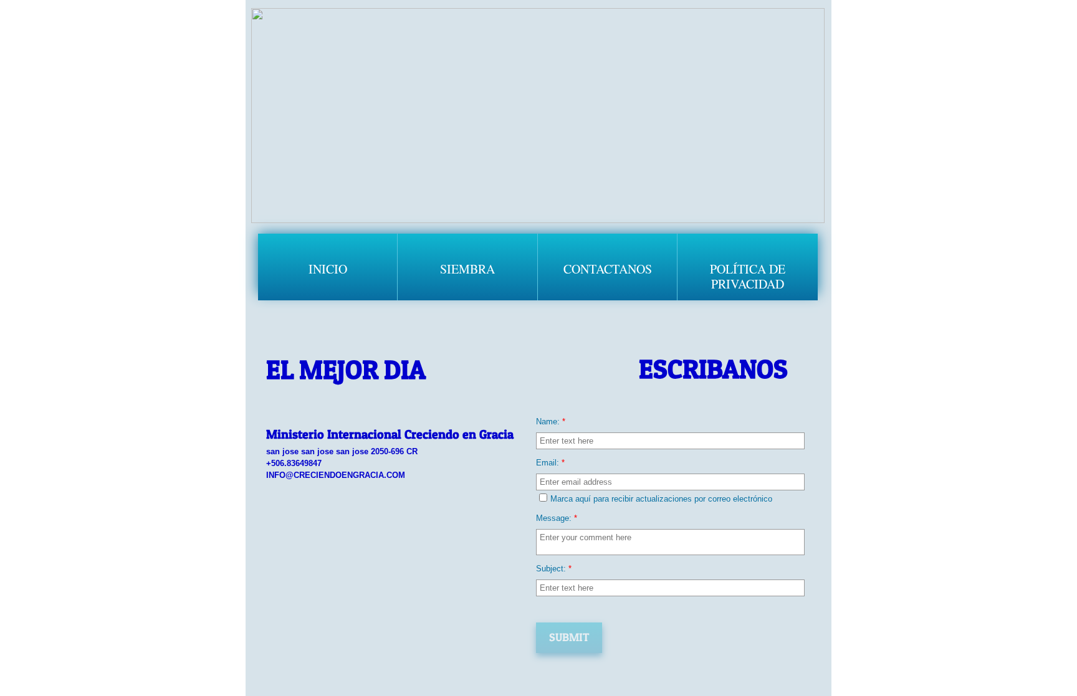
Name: (550, 421)
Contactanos (607, 268)
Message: (556, 518)
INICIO (328, 268)
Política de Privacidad (747, 276)
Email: (550, 462)
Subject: (554, 568)
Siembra (467, 268)
